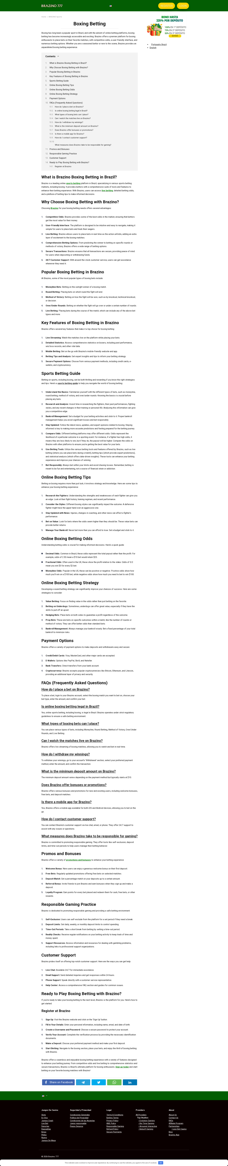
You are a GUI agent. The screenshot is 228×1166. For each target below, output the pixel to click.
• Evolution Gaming (146, 1121)
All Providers (141, 1115)
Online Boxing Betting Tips (61, 85)
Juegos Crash (47, 1121)
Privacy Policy (112, 1121)
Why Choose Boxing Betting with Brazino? (68, 67)
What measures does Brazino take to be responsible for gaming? (83, 145)
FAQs (171, 1121)
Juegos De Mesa (48, 1140)
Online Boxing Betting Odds (62, 89)
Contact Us (173, 1118)
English (153, 47)
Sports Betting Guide (59, 81)
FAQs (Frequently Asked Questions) (66, 103)
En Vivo (44, 1118)
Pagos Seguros (76, 1126)
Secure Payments (114, 1132)
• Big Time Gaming (146, 1123)
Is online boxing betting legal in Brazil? (71, 111)
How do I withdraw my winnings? (69, 122)
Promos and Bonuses (59, 149)
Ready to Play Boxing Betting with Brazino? (69, 162)
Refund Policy (112, 1129)
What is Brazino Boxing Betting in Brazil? (68, 63)
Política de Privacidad (79, 1118)
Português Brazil (159, 44)
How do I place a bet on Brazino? (69, 107)
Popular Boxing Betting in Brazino (64, 72)
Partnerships (174, 1126)
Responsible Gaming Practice (63, 153)
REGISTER (166, 5)
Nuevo (44, 1138)
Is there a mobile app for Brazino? (69, 134)
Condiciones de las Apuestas (82, 1121)
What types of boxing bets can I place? (71, 114)
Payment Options (57, 98)
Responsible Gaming (115, 1126)
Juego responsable (78, 1123)
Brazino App (174, 1135)
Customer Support (57, 158)
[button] (89, 689)
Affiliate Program (176, 1123)
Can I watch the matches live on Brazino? (73, 118)
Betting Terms (112, 1118)
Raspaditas (46, 1129)
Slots (43, 1115)
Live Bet (44, 1123)
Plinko (44, 1135)
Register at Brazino (63, 166)
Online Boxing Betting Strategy (63, 94)
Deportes (45, 1126)
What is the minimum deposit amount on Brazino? (76, 126)
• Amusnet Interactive (147, 1126)
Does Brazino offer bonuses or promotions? (74, 130)
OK (161, 1163)
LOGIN (183, 5)
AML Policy (111, 1123)
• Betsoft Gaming (145, 1129)
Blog (171, 1132)
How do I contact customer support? (71, 137)
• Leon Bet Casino (179, 1129)
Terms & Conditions (114, 1115)
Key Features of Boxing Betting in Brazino (68, 76)
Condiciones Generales (80, 1115)
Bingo (43, 1132)
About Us (173, 1115)
